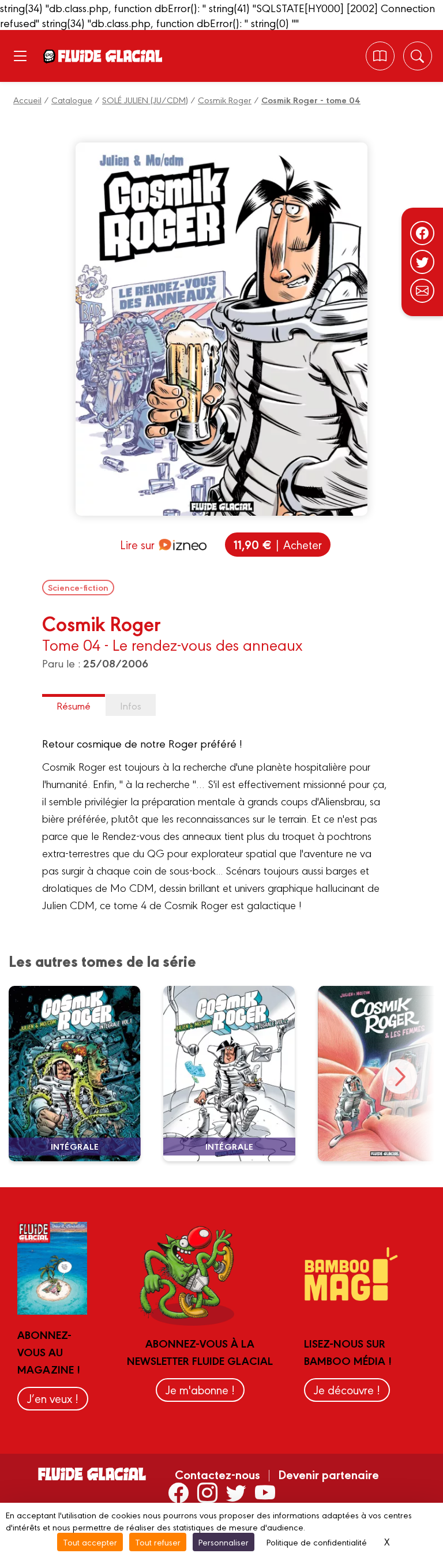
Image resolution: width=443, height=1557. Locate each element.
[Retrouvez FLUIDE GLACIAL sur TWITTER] (236, 1492)
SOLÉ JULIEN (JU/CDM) (145, 99)
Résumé (74, 705)
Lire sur (137, 544)
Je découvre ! (347, 1389)
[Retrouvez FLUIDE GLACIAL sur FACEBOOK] (178, 1492)
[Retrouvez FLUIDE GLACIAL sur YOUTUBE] (265, 1492)
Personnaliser (223, 1542)
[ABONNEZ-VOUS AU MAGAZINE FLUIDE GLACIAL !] (379, 56)
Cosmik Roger (224, 99)
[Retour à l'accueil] (109, 56)
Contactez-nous (217, 1474)
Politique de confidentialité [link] (316, 1542)
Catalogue (71, 99)
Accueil (27, 99)
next (399, 1076)
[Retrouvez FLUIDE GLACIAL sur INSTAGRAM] (207, 1492)
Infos (130, 705)
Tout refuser (158, 1542)
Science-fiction (78, 587)
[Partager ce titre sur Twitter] (422, 262)
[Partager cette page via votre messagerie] (422, 290)
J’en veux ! (52, 1398)
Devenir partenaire (328, 1474)
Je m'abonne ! (200, 1389)
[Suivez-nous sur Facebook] (422, 233)
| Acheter (278, 544)
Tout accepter (90, 1542)
